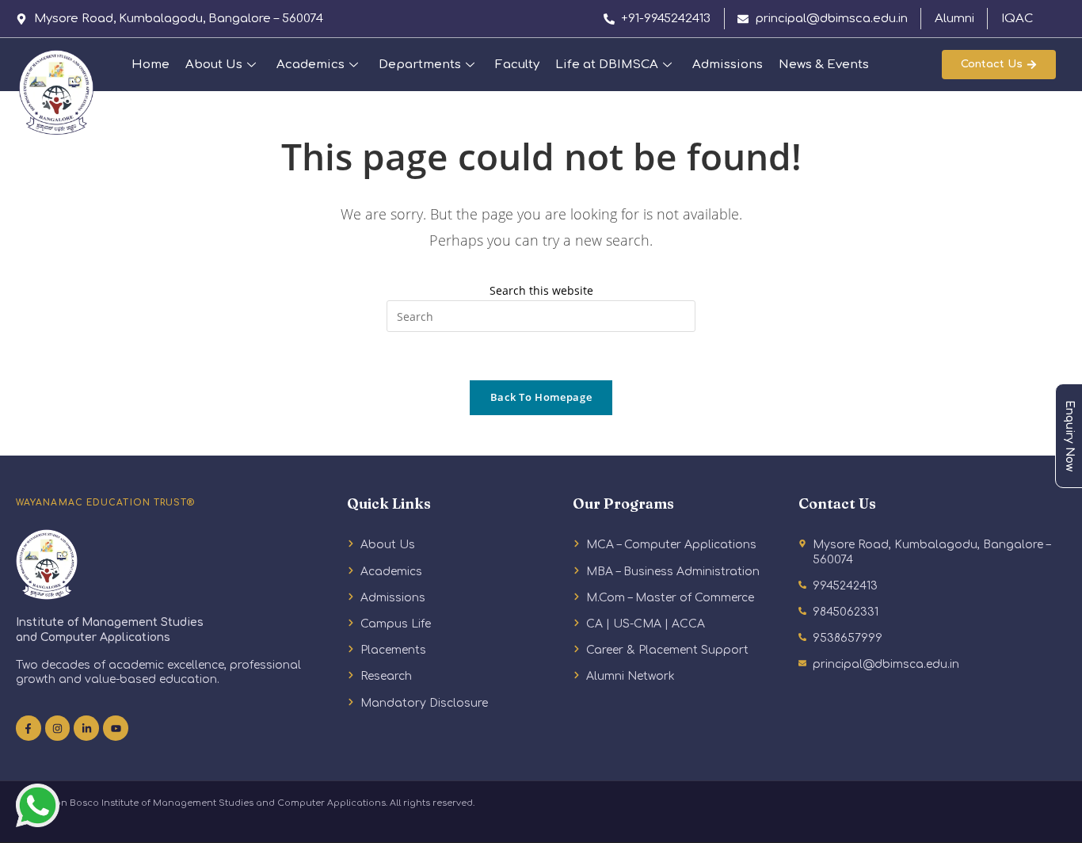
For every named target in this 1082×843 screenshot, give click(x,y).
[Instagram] (57, 728)
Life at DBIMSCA (606, 64)
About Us (213, 64)
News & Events (824, 64)
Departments (420, 64)
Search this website (541, 290)
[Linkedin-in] (86, 728)
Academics (310, 64)
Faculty (517, 64)
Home (150, 64)
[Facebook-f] (28, 728)
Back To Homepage (541, 397)
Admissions (727, 64)
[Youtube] (115, 728)
